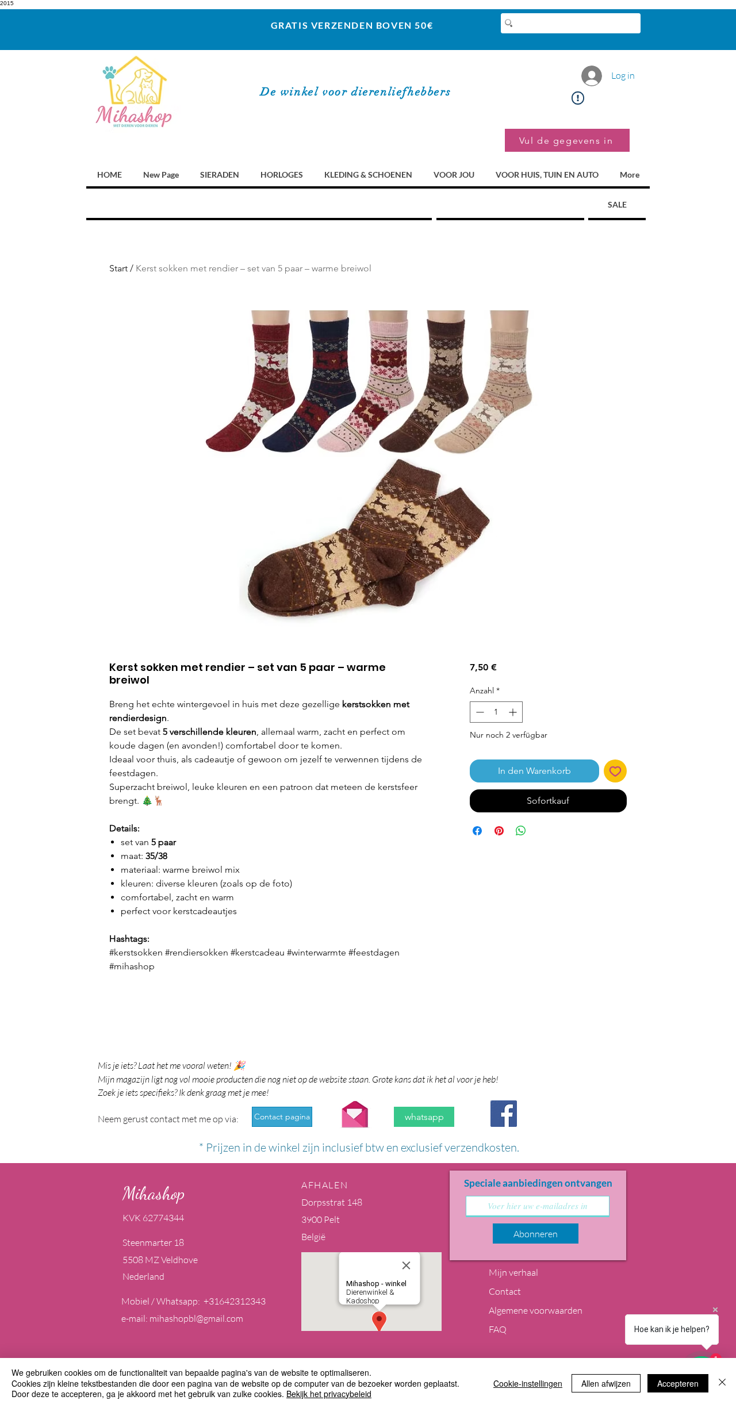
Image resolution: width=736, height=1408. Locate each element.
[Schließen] (722, 1383)
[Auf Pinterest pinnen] (499, 831)
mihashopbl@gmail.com (196, 1318)
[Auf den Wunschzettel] (615, 770)
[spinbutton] (496, 712)
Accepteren (678, 1383)
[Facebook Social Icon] (503, 1113)
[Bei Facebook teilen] (477, 831)
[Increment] (514, 712)
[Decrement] (478, 712)
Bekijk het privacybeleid (328, 1393)
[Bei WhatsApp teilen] (521, 831)
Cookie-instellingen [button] (527, 1383)
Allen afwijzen (606, 1383)
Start (118, 268)
